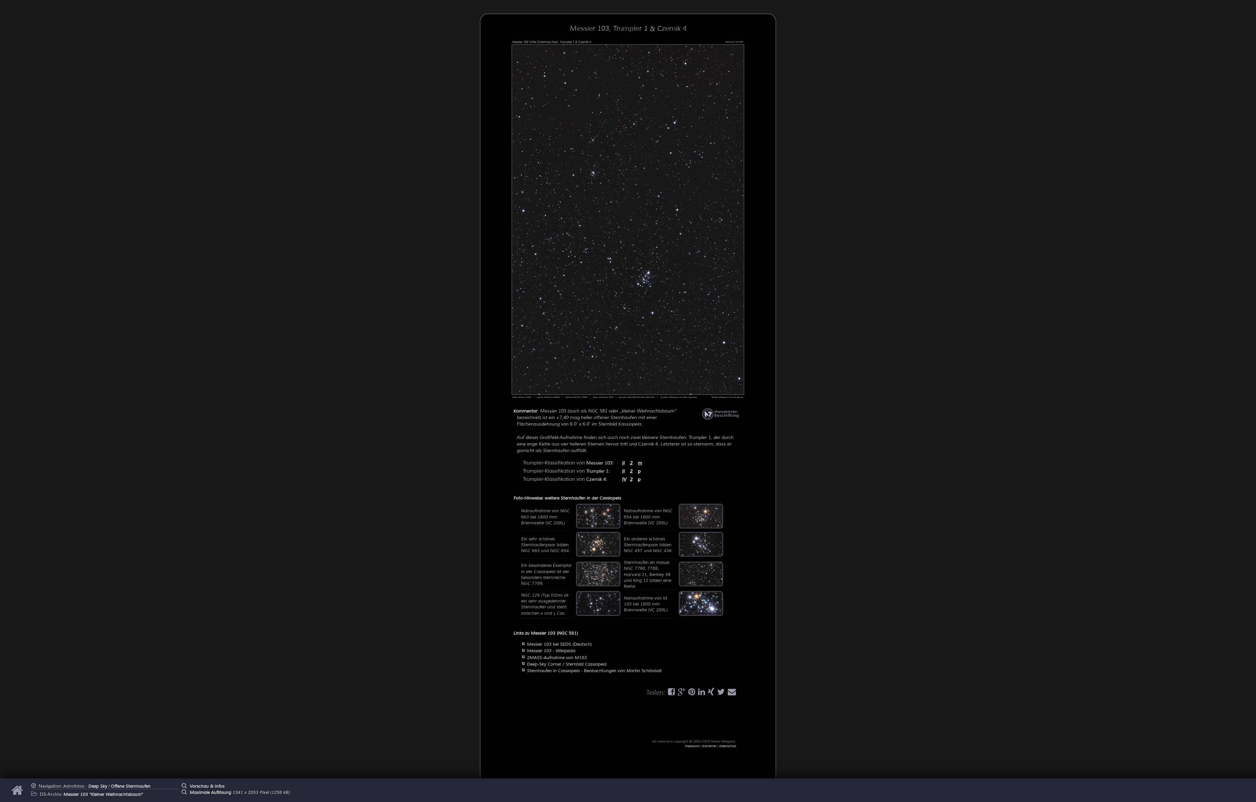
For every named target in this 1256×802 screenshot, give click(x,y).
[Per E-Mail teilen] (731, 693)
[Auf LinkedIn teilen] (700, 693)
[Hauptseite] (18, 793)
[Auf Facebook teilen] (670, 693)
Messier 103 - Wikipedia (551, 651)
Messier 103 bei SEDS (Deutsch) (559, 644)
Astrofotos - (85, 786)
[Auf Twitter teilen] (720, 693)
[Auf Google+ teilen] (680, 693)
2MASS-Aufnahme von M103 (557, 657)
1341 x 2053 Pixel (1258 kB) (240, 792)
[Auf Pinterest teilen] (691, 693)
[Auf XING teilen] (710, 693)
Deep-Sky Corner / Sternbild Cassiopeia (566, 664)
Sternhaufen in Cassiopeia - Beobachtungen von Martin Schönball (594, 670)
